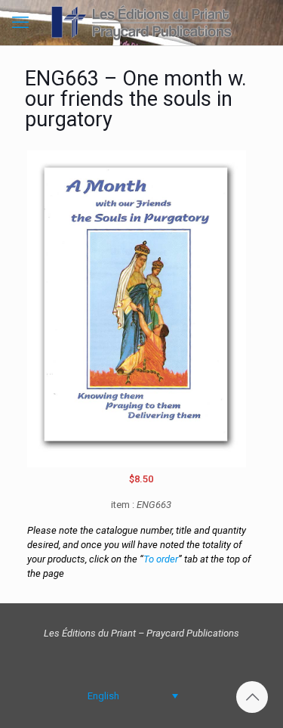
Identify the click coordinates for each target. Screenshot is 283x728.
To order (160, 559)
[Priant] (141, 23)
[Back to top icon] (252, 697)
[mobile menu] (20, 23)
